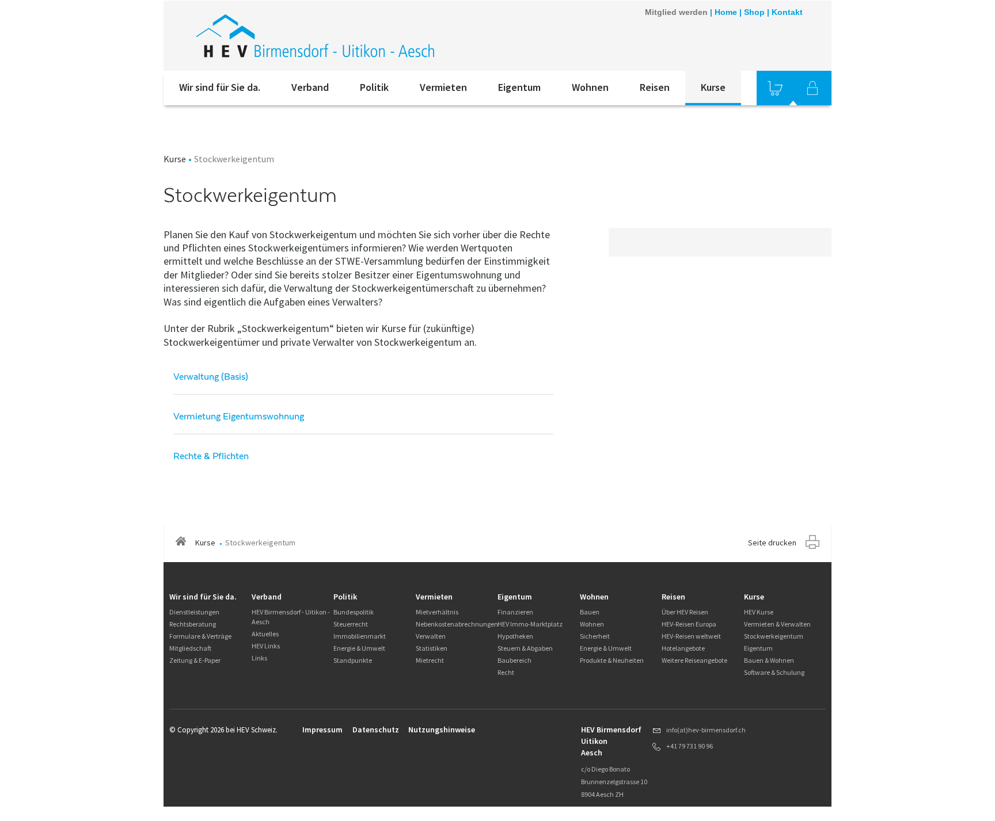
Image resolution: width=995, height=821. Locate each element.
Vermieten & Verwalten (777, 624)
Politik (374, 87)
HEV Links (266, 645)
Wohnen (590, 87)
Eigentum (519, 87)
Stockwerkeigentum (773, 636)
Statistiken (431, 648)
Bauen (589, 612)
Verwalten (431, 636)
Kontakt (787, 12)
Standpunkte (352, 660)
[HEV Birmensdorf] (318, 35)
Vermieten (443, 87)
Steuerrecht (350, 624)
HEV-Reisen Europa (689, 624)
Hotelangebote (683, 648)
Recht (506, 672)
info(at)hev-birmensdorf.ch (706, 729)
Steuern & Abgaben (525, 648)
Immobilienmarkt (359, 636)
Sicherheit (595, 636)
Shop (754, 12)
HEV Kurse (758, 612)
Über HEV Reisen (685, 612)
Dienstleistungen (194, 612)
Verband (310, 87)
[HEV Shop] (775, 88)
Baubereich (514, 660)
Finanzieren (515, 612)
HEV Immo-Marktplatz (530, 624)
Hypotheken (515, 636)
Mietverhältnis (437, 612)
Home (726, 12)
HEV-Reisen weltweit (691, 636)
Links (259, 658)
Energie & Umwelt (359, 648)
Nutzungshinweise (441, 729)
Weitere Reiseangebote (694, 660)
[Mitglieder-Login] (812, 88)
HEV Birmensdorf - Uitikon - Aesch (291, 617)
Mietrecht (430, 660)
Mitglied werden (676, 12)
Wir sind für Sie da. (219, 87)
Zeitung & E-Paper (195, 660)
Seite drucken (772, 542)
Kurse (713, 87)
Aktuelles (265, 633)
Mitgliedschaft (190, 648)
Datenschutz (375, 729)
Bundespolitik (353, 612)
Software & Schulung (774, 672)
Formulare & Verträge (200, 636)
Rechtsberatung (192, 624)
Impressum (322, 729)
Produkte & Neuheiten (612, 660)
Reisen (655, 87)
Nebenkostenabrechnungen (457, 624)
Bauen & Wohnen (769, 660)
